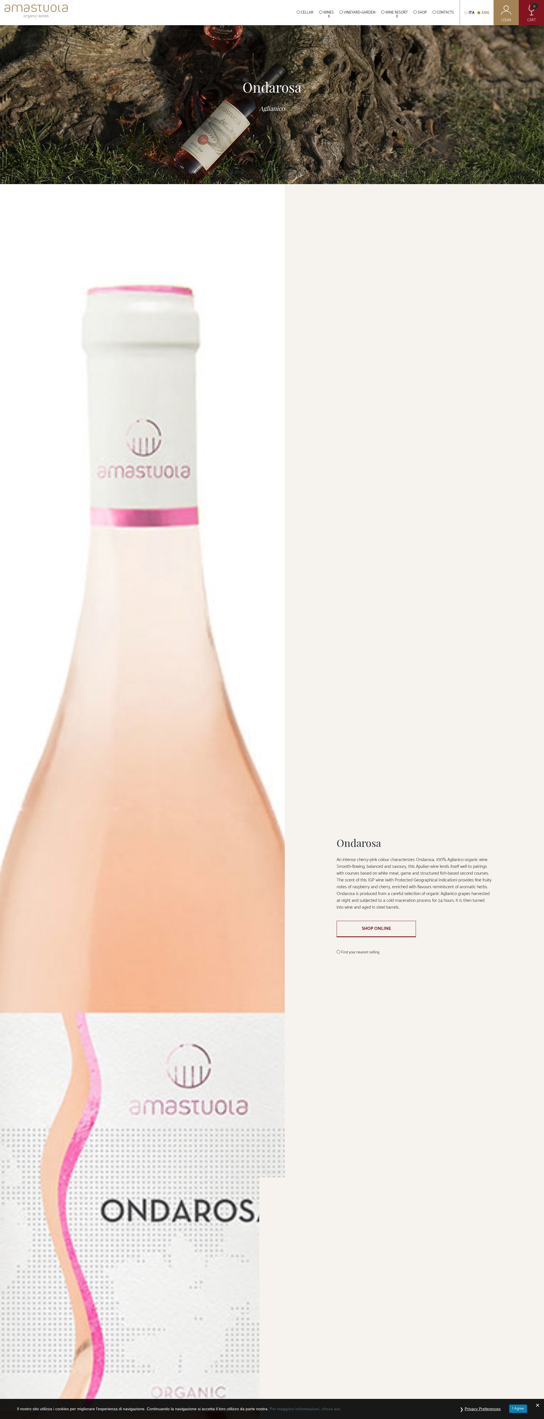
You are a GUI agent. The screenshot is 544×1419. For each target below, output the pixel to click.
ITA (472, 13)
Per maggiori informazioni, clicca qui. (305, 1409)
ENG (485, 13)
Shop (422, 12)
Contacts (445, 12)
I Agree (518, 1408)
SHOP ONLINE (376, 928)
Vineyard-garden (359, 12)
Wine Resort (396, 12)
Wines (328, 12)
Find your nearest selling (360, 952)
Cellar (307, 12)
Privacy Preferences (483, 1409)
